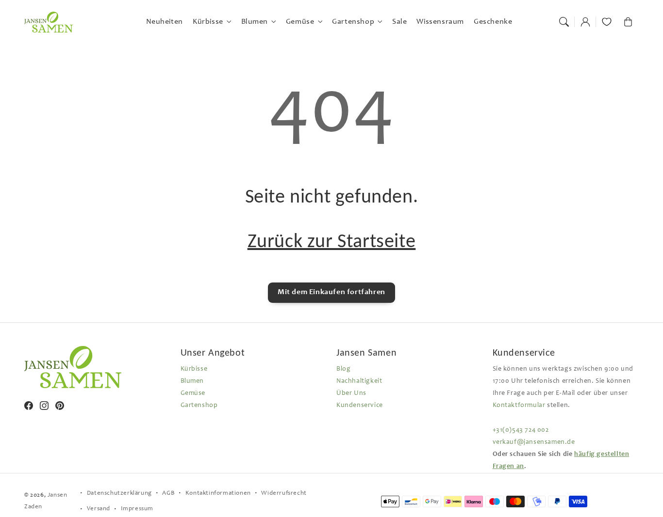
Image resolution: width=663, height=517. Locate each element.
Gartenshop (199, 405)
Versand (98, 509)
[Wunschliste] (606, 21)
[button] (564, 21)
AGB (168, 493)
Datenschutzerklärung (119, 493)
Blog (343, 369)
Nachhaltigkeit (359, 381)
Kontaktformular (519, 405)
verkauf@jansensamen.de (534, 442)
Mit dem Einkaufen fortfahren (331, 292)
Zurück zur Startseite (332, 240)
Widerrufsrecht (283, 493)
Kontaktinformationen (218, 493)
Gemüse (193, 393)
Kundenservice (359, 405)
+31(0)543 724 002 (521, 430)
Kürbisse (194, 369)
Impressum (137, 509)
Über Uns (351, 393)
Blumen (192, 381)
